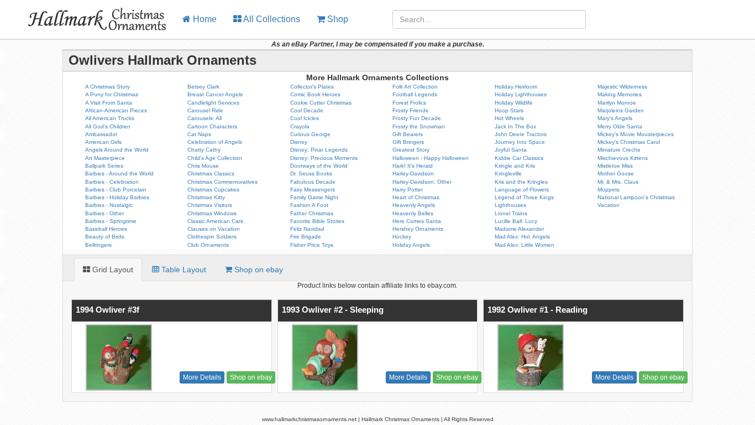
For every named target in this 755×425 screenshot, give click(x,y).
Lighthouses (510, 205)
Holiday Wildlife (514, 103)
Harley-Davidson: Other (422, 182)
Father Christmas (311, 213)
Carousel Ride (205, 110)
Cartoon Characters (212, 126)
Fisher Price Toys (311, 245)
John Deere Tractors (521, 134)
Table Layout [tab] (182, 269)
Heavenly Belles (412, 213)
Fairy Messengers (312, 189)
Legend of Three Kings (524, 197)
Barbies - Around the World (119, 173)
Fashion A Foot (309, 205)
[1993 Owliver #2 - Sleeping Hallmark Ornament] (323, 357)
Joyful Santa (511, 150)
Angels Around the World (117, 150)
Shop (336, 19)
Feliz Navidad (307, 229)
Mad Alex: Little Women (524, 245)
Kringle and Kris (515, 166)
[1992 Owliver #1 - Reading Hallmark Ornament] (529, 357)
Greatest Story (410, 150)
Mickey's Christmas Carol (628, 142)
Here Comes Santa (416, 221)
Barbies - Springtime (111, 221)
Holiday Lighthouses (521, 94)
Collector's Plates (312, 87)
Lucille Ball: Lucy (516, 221)
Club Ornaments (208, 245)
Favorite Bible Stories (317, 221)
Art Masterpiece (105, 158)
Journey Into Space (520, 142)
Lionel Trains (511, 213)
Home (204, 19)
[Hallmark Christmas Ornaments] (87, 14)
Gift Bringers (408, 142)
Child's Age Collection (214, 158)
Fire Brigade (305, 237)
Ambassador (101, 134)
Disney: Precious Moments (324, 158)
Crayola (300, 126)
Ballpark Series (104, 166)
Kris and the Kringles (521, 182)
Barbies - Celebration (112, 182)
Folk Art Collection (415, 87)
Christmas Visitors (209, 205)
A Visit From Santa (108, 103)
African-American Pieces (116, 110)
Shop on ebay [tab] (257, 269)
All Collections (271, 19)
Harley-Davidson (413, 173)
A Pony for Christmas (111, 94)
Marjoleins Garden (620, 110)
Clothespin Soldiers (212, 237)
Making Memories (619, 94)
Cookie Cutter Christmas (321, 103)
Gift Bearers (407, 134)
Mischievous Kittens (622, 158)
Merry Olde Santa (619, 126)
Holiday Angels (411, 245)
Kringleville (508, 173)
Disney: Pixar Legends (319, 150)
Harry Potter (407, 189)
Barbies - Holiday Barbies (117, 197)
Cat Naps (199, 134)
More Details (202, 377)
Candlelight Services (213, 103)
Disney (298, 142)
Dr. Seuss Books (311, 173)
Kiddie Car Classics (519, 158)
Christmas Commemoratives (222, 182)
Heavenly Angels (413, 205)
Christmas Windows (212, 213)
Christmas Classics (210, 173)
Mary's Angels (614, 118)
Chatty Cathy (204, 150)
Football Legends (414, 94)
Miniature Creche (619, 150)
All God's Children (107, 126)
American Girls (103, 142)
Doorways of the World (319, 166)
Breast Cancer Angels (215, 94)
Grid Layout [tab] (111, 269)
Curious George (310, 134)
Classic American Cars (215, 221)
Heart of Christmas (415, 197)
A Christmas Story (107, 87)
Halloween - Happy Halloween (430, 158)
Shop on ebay (251, 377)
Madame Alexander (519, 229)
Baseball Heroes (106, 229)
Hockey (401, 237)
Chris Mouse (203, 166)
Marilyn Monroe (616, 103)
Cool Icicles (304, 118)
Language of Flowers (522, 189)
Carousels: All (204, 118)
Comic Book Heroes (315, 94)
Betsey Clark (203, 87)
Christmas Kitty (206, 197)
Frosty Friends (410, 110)
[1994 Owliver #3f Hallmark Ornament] (117, 357)
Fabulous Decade (312, 182)
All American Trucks (109, 118)
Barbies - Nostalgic (109, 205)
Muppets (608, 189)
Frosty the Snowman (418, 126)
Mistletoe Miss (615, 166)
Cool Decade (306, 110)
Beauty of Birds (104, 237)
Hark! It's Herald (412, 166)
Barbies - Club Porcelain (115, 189)
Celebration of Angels (214, 142)
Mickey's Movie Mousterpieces (635, 134)
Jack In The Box (515, 126)
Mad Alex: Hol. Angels (522, 237)
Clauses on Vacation (213, 229)
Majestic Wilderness (622, 87)
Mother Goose (615, 173)
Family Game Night (314, 197)
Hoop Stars (509, 110)
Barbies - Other (104, 213)
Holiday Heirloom (516, 87)
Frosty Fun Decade (416, 118)
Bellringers (98, 245)
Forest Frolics (409, 103)
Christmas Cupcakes (213, 189)
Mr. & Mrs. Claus (617, 182)
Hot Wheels (509, 118)
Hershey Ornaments (417, 229)
